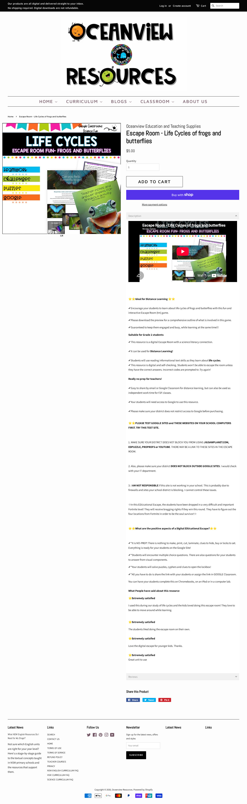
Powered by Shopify (143, 789)
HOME (47, 101)
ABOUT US (195, 101)
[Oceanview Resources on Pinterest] (101, 735)
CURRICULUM (82, 101)
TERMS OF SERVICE (56, 752)
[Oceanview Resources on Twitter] (89, 735)
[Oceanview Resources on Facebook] (95, 735)
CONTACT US (53, 739)
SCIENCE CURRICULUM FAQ (60, 779)
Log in (163, 5)
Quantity (131, 161)
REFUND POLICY (54, 757)
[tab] (182, 215)
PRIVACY (51, 766)
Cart (203, 5)
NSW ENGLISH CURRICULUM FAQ (62, 770)
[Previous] (7, 178)
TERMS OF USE (54, 748)
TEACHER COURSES (56, 761)
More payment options (154, 204)
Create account (182, 5)
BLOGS (120, 101)
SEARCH (51, 734)
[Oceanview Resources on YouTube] (112, 735)
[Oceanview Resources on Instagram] (106, 735)
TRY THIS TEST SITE (147, 427)
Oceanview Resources (122, 789)
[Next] (115, 178)
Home (10, 116)
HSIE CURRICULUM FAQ (58, 775)
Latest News (15, 727)
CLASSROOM (155, 101)
